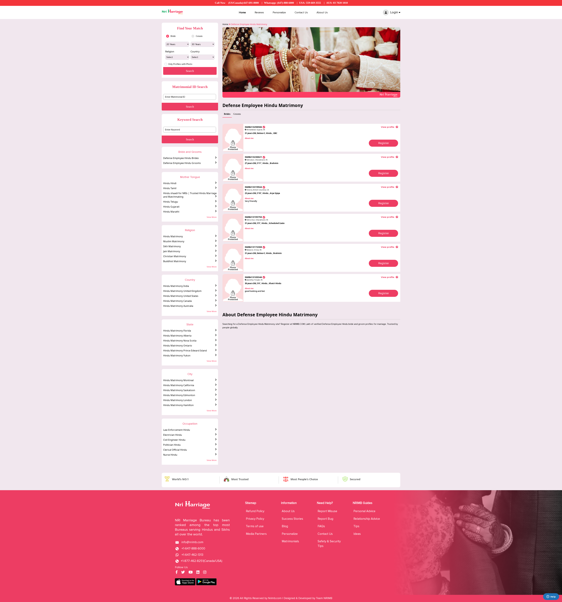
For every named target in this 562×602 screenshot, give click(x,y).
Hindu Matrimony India (176, 286)
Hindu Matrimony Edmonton (179, 395)
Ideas (357, 534)
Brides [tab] (227, 114)
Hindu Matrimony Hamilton (178, 405)
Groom (199, 36)
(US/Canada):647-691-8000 (243, 2)
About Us (322, 12)
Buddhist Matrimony (174, 261)
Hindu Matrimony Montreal (178, 380)
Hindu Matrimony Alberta (177, 335)
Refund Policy (255, 511)
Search (190, 106)
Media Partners (256, 534)
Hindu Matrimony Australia (178, 306)
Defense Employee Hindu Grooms (182, 163)
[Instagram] (205, 572)
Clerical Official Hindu (175, 449)
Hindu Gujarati (171, 206)
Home (242, 12)
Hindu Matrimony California (178, 385)
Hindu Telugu (170, 201)
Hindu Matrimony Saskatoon (179, 390)
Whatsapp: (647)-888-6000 (279, 2)
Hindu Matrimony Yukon (176, 355)
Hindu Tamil (169, 188)
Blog (285, 526)
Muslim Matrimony (173, 241)
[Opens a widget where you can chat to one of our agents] (551, 597)
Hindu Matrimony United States (180, 296)
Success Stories (292, 519)
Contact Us (301, 12)
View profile (387, 126)
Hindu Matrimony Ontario (177, 345)
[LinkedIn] (198, 572)
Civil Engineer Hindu (174, 439)
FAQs (321, 526)
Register (383, 143)
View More (212, 217)
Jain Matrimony (171, 251)
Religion (169, 51)
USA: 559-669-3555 (310, 2)
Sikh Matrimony (172, 246)
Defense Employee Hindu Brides (181, 158)
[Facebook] (176, 572)
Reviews (259, 12)
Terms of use (255, 526)
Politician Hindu (172, 444)
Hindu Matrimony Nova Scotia (179, 340)
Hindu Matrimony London (177, 400)
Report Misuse (327, 511)
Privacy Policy (255, 519)
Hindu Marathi (171, 211)
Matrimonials (290, 541)
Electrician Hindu (172, 434)
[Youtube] (190, 572)
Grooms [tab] (237, 114)
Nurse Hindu (170, 454)
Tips (356, 526)
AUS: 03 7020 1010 (337, 2)
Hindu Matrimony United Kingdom (182, 291)
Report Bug (325, 519)
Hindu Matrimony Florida (177, 330)
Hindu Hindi (169, 183)
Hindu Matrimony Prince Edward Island (185, 350)
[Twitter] (183, 572)
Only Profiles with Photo (180, 64)
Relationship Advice (366, 519)
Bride (173, 36)
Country (195, 51)
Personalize (279, 12)
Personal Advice (364, 511)
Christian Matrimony (174, 256)
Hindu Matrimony (173, 236)
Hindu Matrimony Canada (177, 301)
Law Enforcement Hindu (176, 429)
